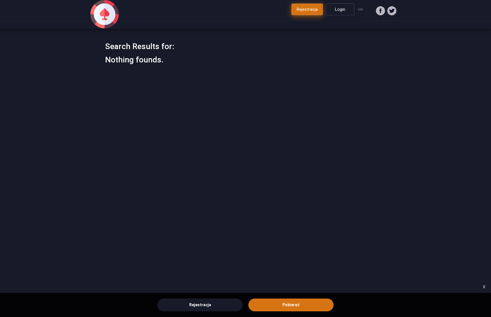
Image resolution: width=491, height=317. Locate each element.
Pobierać (290, 305)
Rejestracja (200, 305)
